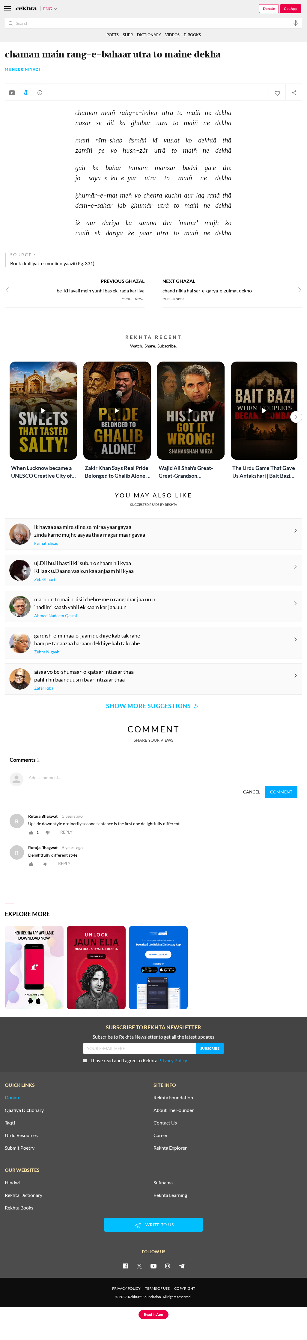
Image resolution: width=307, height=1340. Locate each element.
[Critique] (39, 92)
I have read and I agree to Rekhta (139, 1060)
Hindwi (12, 1182)
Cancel (251, 791)
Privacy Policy (172, 1060)
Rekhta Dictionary (23, 1195)
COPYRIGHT (184, 1288)
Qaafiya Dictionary (24, 1110)
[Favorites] (277, 92)
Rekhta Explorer (170, 1147)
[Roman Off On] (25, 92)
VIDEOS (172, 34)
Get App (290, 8)
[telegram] (181, 1266)
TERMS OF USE (157, 1288)
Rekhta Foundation (173, 1097)
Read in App (153, 1314)
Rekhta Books (19, 1207)
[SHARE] (293, 92)
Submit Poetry (19, 1147)
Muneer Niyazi (22, 69)
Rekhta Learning (170, 1195)
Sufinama (163, 1182)
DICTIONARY (149, 34)
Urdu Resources (21, 1135)
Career (161, 1135)
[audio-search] (295, 23)
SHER (128, 34)
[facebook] (125, 1266)
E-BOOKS (192, 34)
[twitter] (139, 1266)
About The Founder (174, 1110)
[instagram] (167, 1266)
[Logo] (26, 8)
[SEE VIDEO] (12, 92)
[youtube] (153, 1266)
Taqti (10, 1122)
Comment (281, 791)
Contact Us (165, 1122)
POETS (112, 34)
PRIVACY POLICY (126, 1288)
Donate (269, 8)
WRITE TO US (159, 1224)
